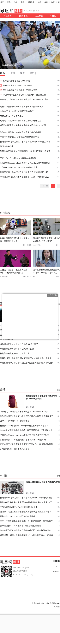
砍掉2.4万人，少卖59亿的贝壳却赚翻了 (17, 111)
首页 (2, 2)
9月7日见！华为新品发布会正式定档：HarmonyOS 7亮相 (24, 99)
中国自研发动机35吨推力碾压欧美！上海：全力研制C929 (24, 177)
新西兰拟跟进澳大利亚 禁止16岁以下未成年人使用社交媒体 (25, 358)
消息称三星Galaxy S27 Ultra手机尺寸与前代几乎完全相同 (24, 435)
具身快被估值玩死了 (10, 65)
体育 (53, 2)
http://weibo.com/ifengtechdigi (23, 575)
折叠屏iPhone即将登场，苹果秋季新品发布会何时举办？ (24, 425)
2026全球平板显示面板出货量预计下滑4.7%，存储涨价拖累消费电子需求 (28, 444)
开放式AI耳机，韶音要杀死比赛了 (14, 449)
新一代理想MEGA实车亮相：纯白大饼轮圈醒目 (20, 526)
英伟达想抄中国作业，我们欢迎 (16, 81)
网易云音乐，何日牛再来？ (11, 116)
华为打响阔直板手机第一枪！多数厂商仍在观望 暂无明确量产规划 (28, 416)
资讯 (8, 2)
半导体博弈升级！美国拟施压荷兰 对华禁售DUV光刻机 (24, 125)
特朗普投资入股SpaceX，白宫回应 (17, 85)
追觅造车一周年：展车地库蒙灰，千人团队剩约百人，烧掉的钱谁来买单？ (28, 535)
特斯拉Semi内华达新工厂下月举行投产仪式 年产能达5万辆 (25, 142)
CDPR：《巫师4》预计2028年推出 (14, 421)
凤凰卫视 (30, 2)
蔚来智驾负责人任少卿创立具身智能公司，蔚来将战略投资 (25, 530)
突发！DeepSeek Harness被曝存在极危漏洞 (18, 158)
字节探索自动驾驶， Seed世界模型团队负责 (19, 167)
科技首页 (8, 16)
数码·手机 (23, 16)
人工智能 (39, 16)
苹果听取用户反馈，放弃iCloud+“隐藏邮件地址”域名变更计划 (26, 363)
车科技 (53, 16)
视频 (15, 2)
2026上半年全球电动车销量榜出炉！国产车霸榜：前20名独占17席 (28, 521)
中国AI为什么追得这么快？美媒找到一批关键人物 (24, 95)
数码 (2, 389)
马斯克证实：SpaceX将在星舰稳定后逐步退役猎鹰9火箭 (24, 172)
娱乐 (46, 2)
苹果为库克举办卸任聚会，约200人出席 (20, 90)
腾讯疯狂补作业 (7, 146)
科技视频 (5, 212)
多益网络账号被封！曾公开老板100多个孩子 (19, 344)
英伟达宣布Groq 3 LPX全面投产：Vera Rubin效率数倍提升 (25, 163)
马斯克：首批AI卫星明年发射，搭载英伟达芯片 (20, 120)
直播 (22, 2)
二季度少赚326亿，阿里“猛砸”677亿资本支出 (19, 137)
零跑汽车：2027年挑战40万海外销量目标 (17, 516)
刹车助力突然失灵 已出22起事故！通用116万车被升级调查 (25, 151)
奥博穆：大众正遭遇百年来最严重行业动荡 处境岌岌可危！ (25, 512)
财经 (39, 2)
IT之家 (55, 566)
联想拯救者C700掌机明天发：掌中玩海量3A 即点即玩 (23, 440)
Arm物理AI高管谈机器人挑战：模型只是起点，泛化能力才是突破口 (28, 430)
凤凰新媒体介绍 (38, 603)
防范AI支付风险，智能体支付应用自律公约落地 (20, 132)
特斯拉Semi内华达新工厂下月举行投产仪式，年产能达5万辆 (26, 497)
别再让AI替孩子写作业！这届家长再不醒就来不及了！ (23, 106)
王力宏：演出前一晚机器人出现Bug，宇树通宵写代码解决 (13, 271)
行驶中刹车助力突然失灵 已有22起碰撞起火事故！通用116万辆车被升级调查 (28, 502)
